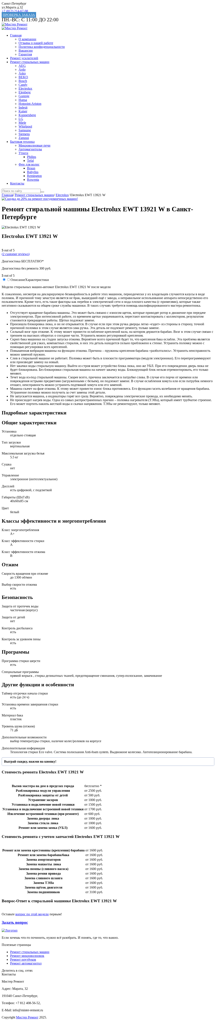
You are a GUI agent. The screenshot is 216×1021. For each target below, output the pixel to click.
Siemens (24, 134)
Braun (31, 168)
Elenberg (25, 92)
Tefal (30, 160)
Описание (18, 280)
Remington (34, 176)
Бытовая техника (22, 141)
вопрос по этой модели (32, 914)
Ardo (22, 69)
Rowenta (33, 179)
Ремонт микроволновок (27, 956)
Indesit (23, 107)
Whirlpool (25, 126)
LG (21, 119)
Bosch (23, 81)
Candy (23, 84)
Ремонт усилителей (24, 58)
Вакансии (26, 50)
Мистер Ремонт (27, 1017)
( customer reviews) (16, 254)
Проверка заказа (19, 15)
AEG (22, 65)
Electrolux (25, 88)
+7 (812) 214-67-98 (15, 11)
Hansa (23, 100)
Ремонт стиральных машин (29, 62)
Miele (22, 122)
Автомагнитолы (30, 149)
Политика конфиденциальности (42, 47)
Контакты (17, 183)
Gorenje (24, 96)
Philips (31, 157)
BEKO (23, 77)
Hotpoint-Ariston (30, 103)
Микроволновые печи (34, 145)
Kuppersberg (27, 115)
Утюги (23, 153)
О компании (27, 39)
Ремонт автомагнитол (26, 963)
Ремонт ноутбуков (23, 959)
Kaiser (23, 111)
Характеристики (37, 280)
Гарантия (25, 54)
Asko (22, 73)
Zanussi (24, 138)
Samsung (25, 130)
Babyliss (32, 172)
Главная (16, 35)
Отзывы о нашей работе (36, 43)
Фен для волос (29, 164)
